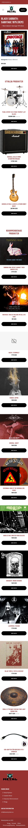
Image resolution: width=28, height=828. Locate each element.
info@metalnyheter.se (6, 2)
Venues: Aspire (14, 398)
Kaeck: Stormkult (14, 352)
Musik (10, 59)
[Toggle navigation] (3, 9)
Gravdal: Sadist (14, 443)
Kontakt (14, 823)
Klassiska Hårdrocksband (11, 799)
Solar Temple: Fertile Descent (14, 671)
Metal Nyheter (8, 792)
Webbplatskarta (20, 825)
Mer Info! (14, 68)
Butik (23, 10)
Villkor (19, 823)
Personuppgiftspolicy (9, 825)
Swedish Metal (8, 796)
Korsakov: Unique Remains (14, 581)
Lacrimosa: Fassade (14, 626)
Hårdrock (15, 59)
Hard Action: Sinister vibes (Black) (14, 535)
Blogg (5, 802)
